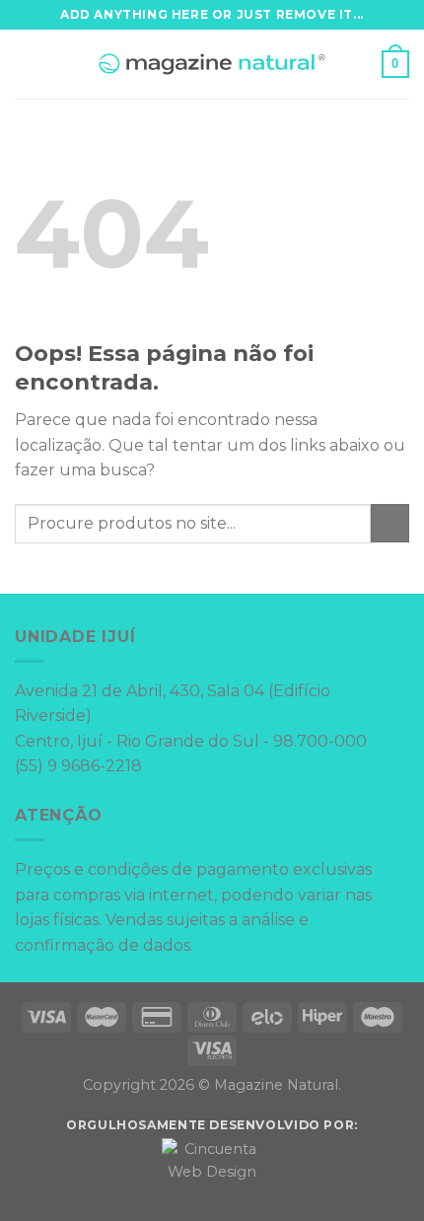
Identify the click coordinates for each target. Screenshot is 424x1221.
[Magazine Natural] (212, 64)
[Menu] (26, 63)
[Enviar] (390, 523)
